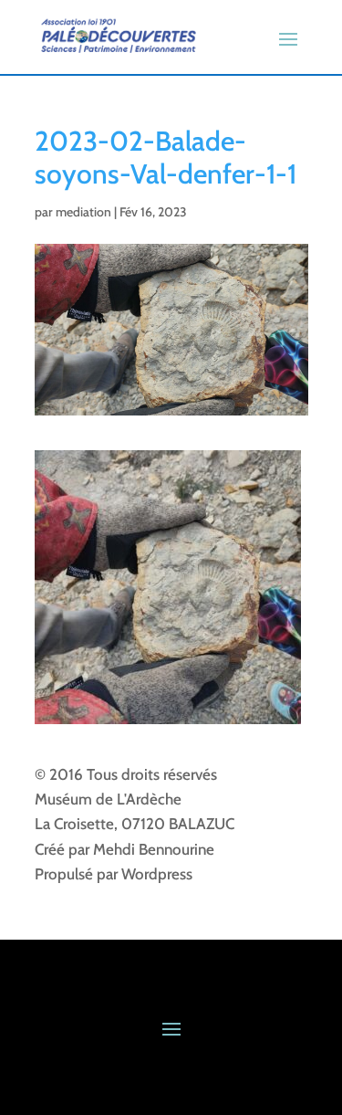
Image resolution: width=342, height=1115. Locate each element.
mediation (83, 212)
